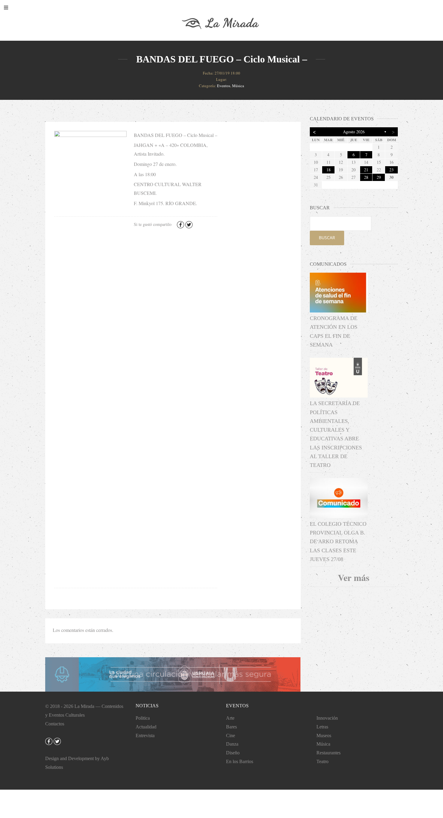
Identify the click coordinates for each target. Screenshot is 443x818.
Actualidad (146, 726)
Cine (230, 735)
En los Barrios (239, 761)
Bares (231, 726)
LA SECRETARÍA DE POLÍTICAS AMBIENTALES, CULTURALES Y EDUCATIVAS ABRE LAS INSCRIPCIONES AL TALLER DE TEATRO (336, 434)
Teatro (322, 761)
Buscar (327, 237)
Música (238, 85)
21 (366, 170)
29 (379, 177)
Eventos (223, 85)
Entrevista (145, 735)
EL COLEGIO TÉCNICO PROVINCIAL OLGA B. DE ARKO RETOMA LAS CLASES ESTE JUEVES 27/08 (338, 541)
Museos (323, 735)
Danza (232, 744)
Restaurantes (328, 752)
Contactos (54, 723)
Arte (230, 718)
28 (366, 177)
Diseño (233, 752)
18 (328, 170)
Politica (143, 718)
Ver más (353, 577)
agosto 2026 (354, 132)
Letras (322, 726)
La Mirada (84, 706)
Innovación (327, 718)
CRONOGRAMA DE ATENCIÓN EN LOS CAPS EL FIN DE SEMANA (333, 331)
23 (391, 170)
